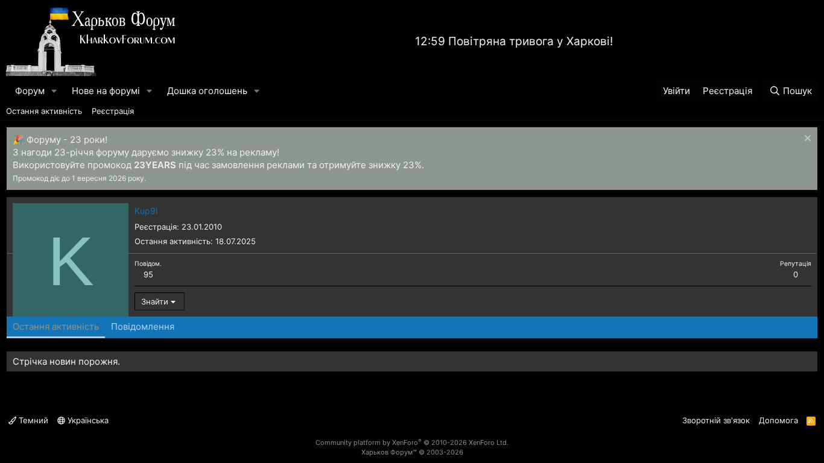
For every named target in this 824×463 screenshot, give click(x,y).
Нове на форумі (106, 90)
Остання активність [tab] (56, 326)
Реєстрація (113, 111)
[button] (54, 91)
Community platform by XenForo (412, 442)
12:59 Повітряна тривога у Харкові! (514, 41)
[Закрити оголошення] (806, 139)
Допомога (778, 420)
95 (148, 274)
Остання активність (44, 111)
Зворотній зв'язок (716, 420)
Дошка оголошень (207, 90)
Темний (32, 420)
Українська (87, 420)
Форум (30, 90)
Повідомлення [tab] (142, 326)
